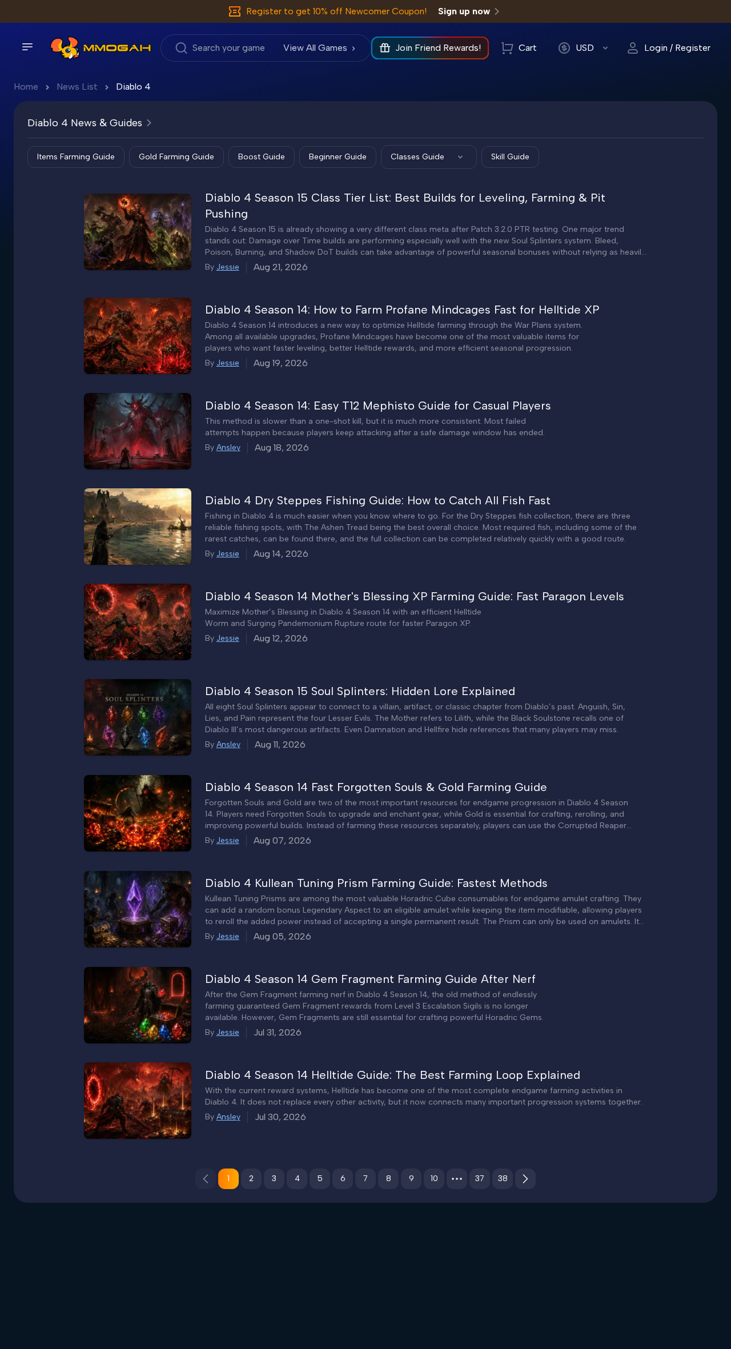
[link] (64, 48)
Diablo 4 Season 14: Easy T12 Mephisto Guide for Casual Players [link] (378, 405)
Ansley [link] (228, 447)
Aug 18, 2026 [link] (282, 447)
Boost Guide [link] (261, 157)
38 (503, 1178)
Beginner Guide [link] (338, 157)
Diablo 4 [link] (133, 86)
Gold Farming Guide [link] (176, 157)
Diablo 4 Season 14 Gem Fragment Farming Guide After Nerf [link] (370, 979)
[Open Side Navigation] (27, 47)
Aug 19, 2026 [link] (281, 363)
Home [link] (26, 86)
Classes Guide (417, 157)
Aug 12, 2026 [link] (281, 638)
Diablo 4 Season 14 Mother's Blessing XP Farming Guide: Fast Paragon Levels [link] (414, 596)
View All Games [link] (315, 47)
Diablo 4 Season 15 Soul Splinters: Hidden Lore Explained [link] (360, 691)
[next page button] (525, 1179)
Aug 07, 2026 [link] (282, 840)
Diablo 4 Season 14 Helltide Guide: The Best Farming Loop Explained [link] (392, 1075)
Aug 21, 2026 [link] (281, 267)
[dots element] (457, 1179)
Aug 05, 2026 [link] (282, 936)
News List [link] (77, 86)
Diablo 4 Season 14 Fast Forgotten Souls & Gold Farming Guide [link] (376, 787)
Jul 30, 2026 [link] (280, 1116)
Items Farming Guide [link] (76, 157)
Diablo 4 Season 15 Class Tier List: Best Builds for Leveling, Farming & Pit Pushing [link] (405, 205)
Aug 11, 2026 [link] (280, 744)
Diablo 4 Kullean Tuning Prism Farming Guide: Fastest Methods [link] (376, 883)
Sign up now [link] (464, 11)
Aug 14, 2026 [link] (281, 553)
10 (434, 1178)
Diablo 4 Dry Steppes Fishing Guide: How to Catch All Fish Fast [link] (378, 500)
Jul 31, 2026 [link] (278, 1032)
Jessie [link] (227, 267)
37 (479, 1178)
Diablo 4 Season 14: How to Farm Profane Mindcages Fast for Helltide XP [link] (402, 309)
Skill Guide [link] (510, 157)
